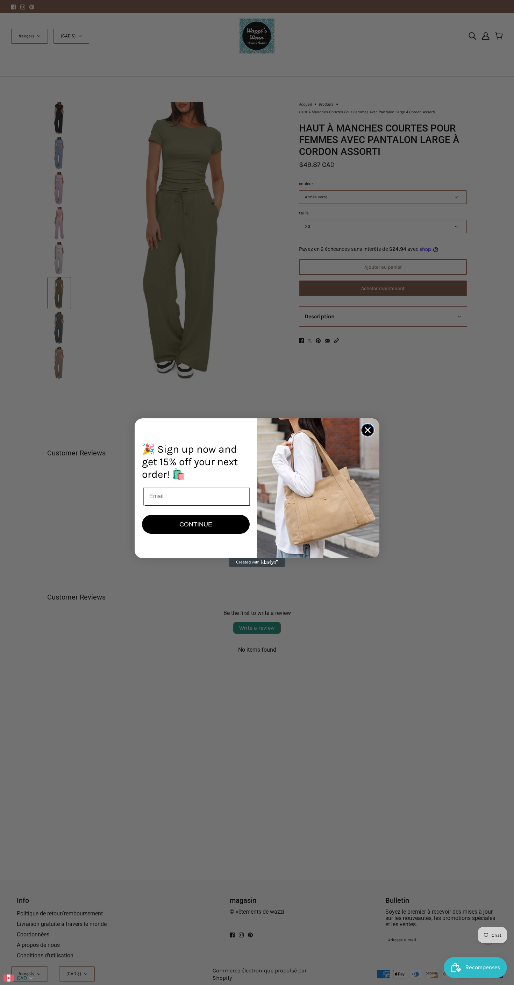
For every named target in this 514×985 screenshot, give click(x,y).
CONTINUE (195, 524)
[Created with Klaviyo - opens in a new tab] (257, 562)
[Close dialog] (368, 430)
